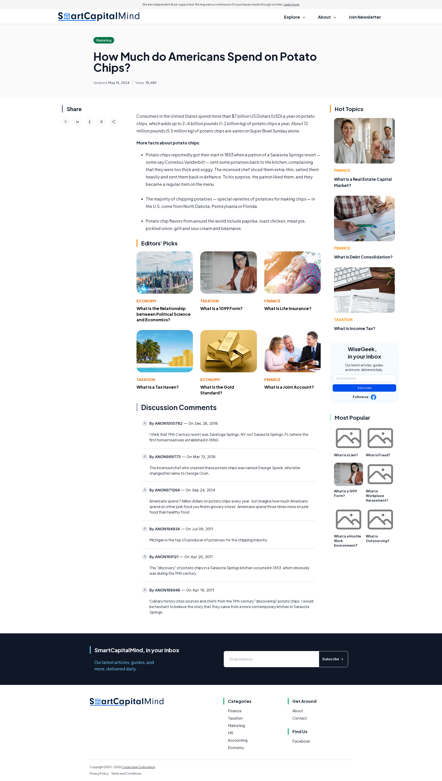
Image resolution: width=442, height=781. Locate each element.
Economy (146, 301)
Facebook (301, 741)
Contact (299, 718)
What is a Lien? (346, 455)
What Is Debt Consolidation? (363, 256)
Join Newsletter (365, 17)
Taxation (209, 301)
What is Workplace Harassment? (377, 495)
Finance (272, 301)
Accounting (237, 740)
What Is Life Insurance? (287, 308)
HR (230, 732)
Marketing (236, 725)
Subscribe (365, 388)
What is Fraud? (378, 455)
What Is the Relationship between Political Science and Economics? (164, 314)
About (297, 710)
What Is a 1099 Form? (221, 308)
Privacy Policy (99, 773)
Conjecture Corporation (138, 767)
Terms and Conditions (126, 773)
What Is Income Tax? (354, 328)
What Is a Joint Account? (289, 387)
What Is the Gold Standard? (217, 389)
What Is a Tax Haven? (158, 387)
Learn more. (292, 4)
